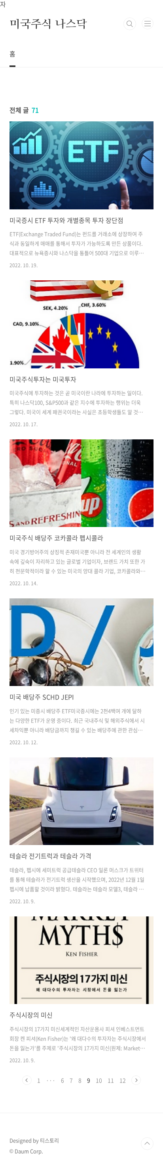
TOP (147, 1143)
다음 (136, 1080)
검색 (130, 24)
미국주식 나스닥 (48, 23)
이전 (27, 1080)
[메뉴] (148, 23)
